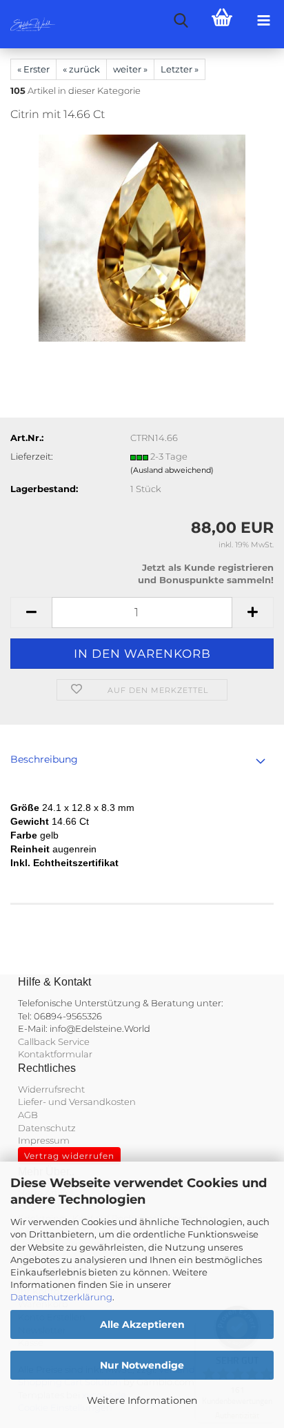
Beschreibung (44, 759)
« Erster (33, 69)
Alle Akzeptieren (142, 1324)
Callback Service (54, 1041)
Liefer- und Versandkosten (77, 1101)
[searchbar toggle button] (180, 20)
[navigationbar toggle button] (263, 20)
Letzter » (180, 69)
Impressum (44, 1140)
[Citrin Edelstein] (142, 237)
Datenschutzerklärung (61, 1296)
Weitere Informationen (142, 1400)
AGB (28, 1114)
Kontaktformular (55, 1053)
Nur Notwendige (142, 1365)
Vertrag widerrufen (69, 1156)
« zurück (81, 69)
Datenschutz (47, 1127)
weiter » (130, 69)
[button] (31, 612)
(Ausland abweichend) (172, 470)
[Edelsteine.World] (27, 24)
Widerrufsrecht (51, 1089)
